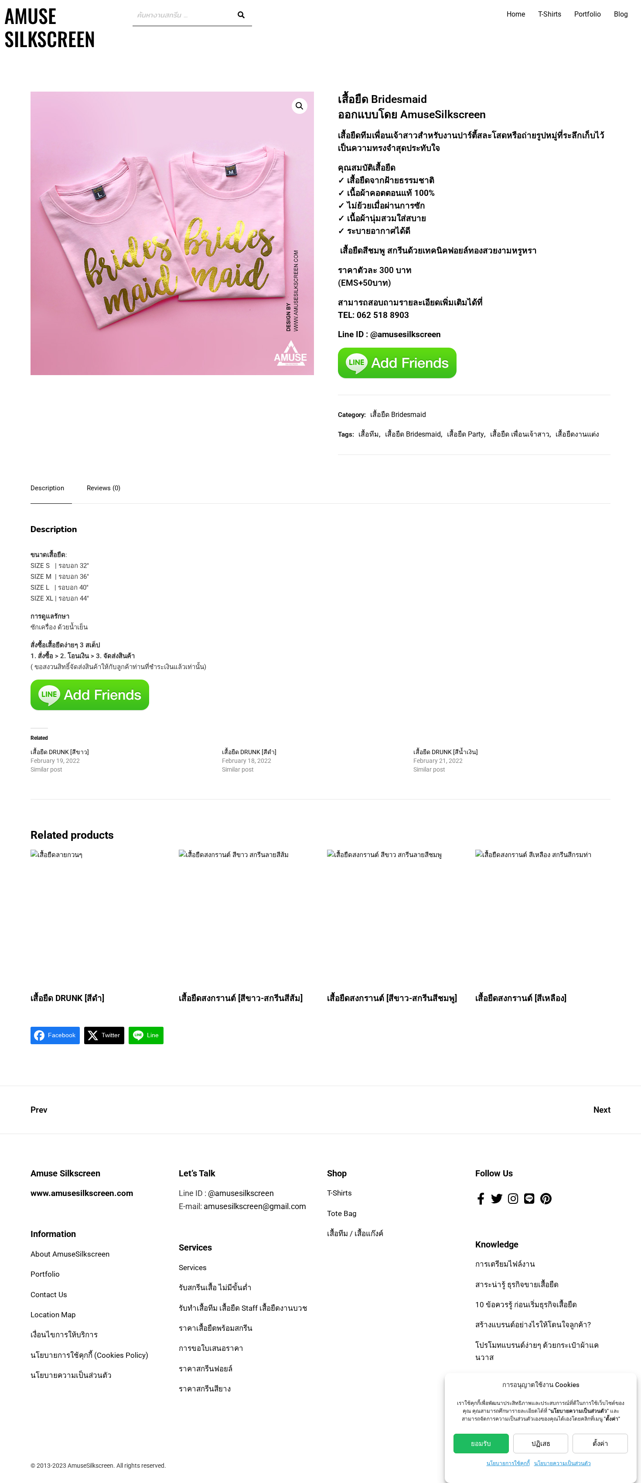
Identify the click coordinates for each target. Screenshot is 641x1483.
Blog (621, 14)
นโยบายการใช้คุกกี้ (508, 1463)
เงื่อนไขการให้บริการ (64, 1334)
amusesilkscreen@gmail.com (255, 1206)
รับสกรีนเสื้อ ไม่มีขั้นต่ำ (215, 1287)
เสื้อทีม (368, 434)
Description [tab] (47, 488)
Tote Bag (342, 1213)
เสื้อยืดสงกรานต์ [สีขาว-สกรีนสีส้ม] (241, 998)
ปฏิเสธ (541, 1444)
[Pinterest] (546, 1198)
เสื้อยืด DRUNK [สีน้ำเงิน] (445, 751)
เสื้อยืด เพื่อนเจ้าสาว (519, 434)
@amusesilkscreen (241, 1193)
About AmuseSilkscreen (70, 1254)
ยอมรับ (481, 1444)
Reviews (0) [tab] (103, 488)
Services (193, 1267)
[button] (299, 106)
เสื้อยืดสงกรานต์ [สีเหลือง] (520, 998)
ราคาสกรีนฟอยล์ (205, 1368)
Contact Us (49, 1294)
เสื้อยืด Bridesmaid (398, 414)
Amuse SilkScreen (49, 27)
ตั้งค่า (600, 1444)
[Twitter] (497, 1198)
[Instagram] (513, 1198)
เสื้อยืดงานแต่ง (577, 434)
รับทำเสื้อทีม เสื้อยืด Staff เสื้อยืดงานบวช (243, 1308)
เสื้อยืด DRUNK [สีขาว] (60, 751)
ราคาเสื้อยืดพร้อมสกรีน (215, 1328)
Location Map (53, 1314)
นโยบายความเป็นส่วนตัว (562, 1463)
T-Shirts (549, 14)
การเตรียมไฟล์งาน (505, 1264)
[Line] (529, 1198)
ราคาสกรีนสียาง (205, 1388)
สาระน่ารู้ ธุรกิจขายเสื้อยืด (517, 1284)
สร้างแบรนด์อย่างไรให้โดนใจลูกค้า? (533, 1324)
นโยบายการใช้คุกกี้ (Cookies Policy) (89, 1355)
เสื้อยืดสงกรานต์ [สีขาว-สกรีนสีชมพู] (392, 998)
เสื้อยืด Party (465, 434)
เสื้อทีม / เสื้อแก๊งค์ (355, 1233)
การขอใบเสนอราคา (211, 1348)
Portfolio (587, 14)
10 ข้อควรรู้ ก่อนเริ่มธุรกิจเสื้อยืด (526, 1304)
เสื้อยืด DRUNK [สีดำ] (249, 751)
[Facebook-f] (481, 1198)
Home (516, 14)
